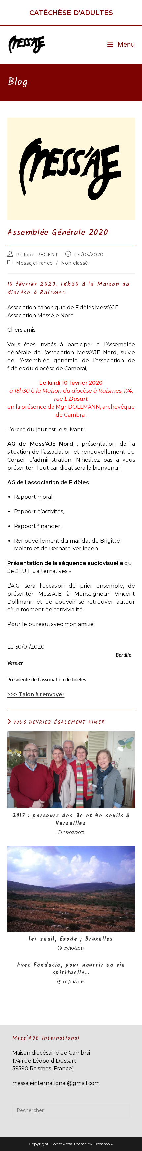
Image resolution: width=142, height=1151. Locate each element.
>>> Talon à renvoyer (36, 694)
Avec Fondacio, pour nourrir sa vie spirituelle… (71, 969)
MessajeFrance (34, 263)
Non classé (74, 263)
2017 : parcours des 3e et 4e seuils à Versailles (71, 819)
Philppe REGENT (37, 255)
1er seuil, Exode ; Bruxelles (71, 939)
